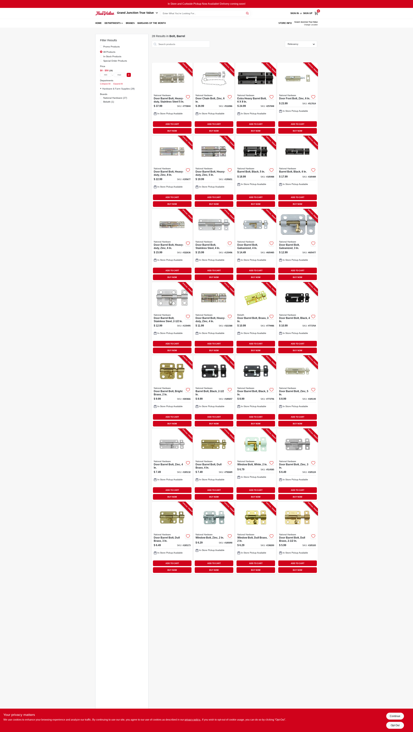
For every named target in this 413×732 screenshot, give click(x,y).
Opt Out (395, 725)
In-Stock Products (112, 56)
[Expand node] (101, 88)
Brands (130, 23)
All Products (109, 52)
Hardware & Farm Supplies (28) (118, 88)
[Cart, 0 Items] (316, 13)
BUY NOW (172, 131)
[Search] (247, 13)
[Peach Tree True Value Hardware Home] (105, 13)
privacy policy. (193, 719)
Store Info (285, 23)
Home (98, 23)
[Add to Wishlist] (188, 96)
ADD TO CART (172, 124)
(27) (115, 98)
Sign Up (307, 13)
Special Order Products (115, 61)
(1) (108, 101)
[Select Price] (129, 75)
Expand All (118, 84)
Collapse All (105, 84)
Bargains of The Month (151, 23)
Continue (395, 716)
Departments (113, 23)
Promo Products (111, 46)
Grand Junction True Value (135, 12)
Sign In (294, 13)
